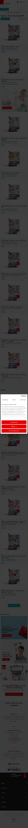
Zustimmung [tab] (5, 399)
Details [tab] (14, 399)
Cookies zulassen (14, 422)
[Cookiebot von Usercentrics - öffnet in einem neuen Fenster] (21, 396)
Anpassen (13, 426)
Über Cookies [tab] (23, 399)
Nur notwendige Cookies (14, 430)
